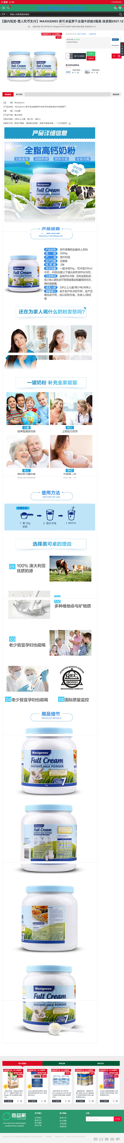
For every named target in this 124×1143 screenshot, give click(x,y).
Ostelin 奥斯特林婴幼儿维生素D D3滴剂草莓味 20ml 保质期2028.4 (109, 1093)
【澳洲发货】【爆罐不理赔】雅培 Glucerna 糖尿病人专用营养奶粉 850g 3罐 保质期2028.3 (85, 1094)
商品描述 (8, 94)
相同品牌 (62, 1063)
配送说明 (116, 94)
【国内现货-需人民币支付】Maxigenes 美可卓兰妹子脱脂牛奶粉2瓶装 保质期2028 (77, 70)
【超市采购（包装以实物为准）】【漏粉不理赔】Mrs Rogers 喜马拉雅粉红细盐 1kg (13, 1094)
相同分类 (100, 1063)
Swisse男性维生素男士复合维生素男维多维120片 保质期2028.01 (37, 1093)
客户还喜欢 (22, 1063)
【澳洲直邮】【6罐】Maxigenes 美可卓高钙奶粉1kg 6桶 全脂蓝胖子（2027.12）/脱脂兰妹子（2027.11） (97, 70)
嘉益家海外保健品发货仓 (62, 8)
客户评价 (19, 94)
